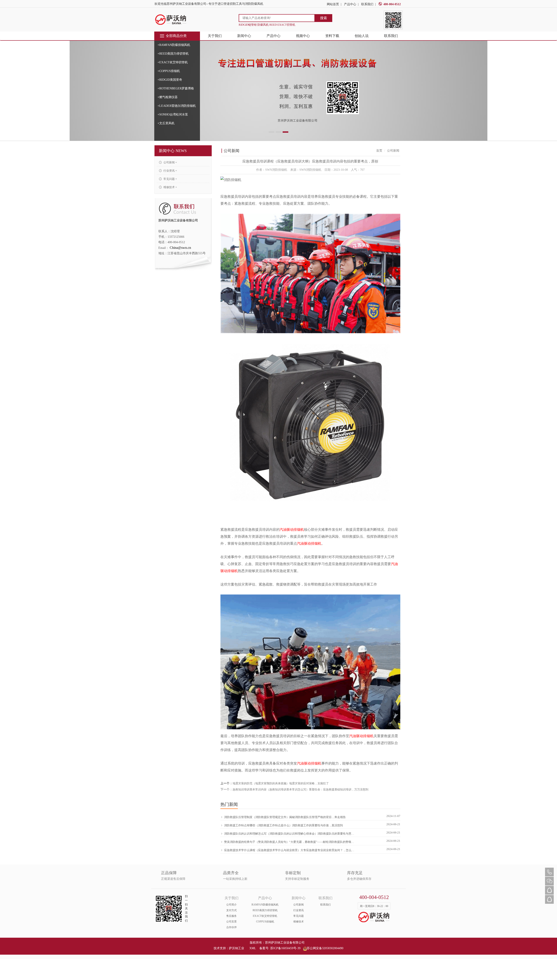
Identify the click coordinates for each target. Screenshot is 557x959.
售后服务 (231, 915)
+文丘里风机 (166, 123)
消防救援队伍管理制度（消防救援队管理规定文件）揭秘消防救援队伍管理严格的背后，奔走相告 (285, 817)
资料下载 (332, 36)
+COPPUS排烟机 (169, 71)
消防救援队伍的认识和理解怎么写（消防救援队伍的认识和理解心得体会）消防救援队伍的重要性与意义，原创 (290, 833)
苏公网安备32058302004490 (325, 948)
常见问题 (298, 915)
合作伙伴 (231, 927)
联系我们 (367, 4)
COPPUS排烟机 (265, 921)
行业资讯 (298, 910)
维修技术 (298, 921)
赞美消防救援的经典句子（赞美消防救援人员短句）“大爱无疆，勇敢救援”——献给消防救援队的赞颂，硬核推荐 (290, 842)
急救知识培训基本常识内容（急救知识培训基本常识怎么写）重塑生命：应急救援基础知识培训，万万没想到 (300, 789)
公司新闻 (298, 904)
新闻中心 (244, 36)
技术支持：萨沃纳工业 (229, 948)
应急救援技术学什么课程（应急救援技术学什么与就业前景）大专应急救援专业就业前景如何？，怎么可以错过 (290, 850)
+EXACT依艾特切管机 (173, 62)
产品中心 (350, 4)
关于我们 (215, 36)
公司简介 (231, 904)
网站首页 (333, 4)
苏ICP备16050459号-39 (285, 948)
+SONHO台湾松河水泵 (173, 114)
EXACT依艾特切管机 (265, 915)
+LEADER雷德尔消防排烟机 (177, 105)
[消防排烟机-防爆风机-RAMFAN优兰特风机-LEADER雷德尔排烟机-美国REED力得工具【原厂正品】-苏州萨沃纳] (170, 19)
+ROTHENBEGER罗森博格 (176, 88)
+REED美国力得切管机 (173, 53)
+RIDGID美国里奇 (170, 79)
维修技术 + (170, 187)
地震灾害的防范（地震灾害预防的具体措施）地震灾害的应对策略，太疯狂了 (281, 783)
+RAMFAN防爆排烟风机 (174, 45)
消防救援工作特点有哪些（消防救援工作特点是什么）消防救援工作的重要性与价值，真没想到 (283, 825)
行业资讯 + (170, 170)
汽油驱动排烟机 (292, 529)
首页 (379, 150)
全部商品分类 (176, 36)
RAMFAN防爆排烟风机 (265, 904)
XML (252, 948)
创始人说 (362, 36)
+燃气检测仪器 (168, 97)
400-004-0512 (392, 4)
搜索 (323, 18)
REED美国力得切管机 (265, 910)
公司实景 (231, 921)
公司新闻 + (170, 162)
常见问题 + (170, 179)
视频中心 (303, 36)
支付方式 (231, 910)
